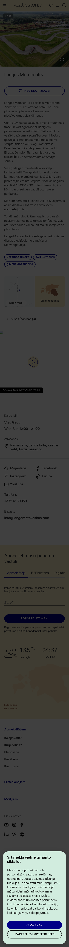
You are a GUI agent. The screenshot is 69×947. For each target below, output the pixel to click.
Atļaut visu (35, 925)
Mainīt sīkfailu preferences (34, 934)
